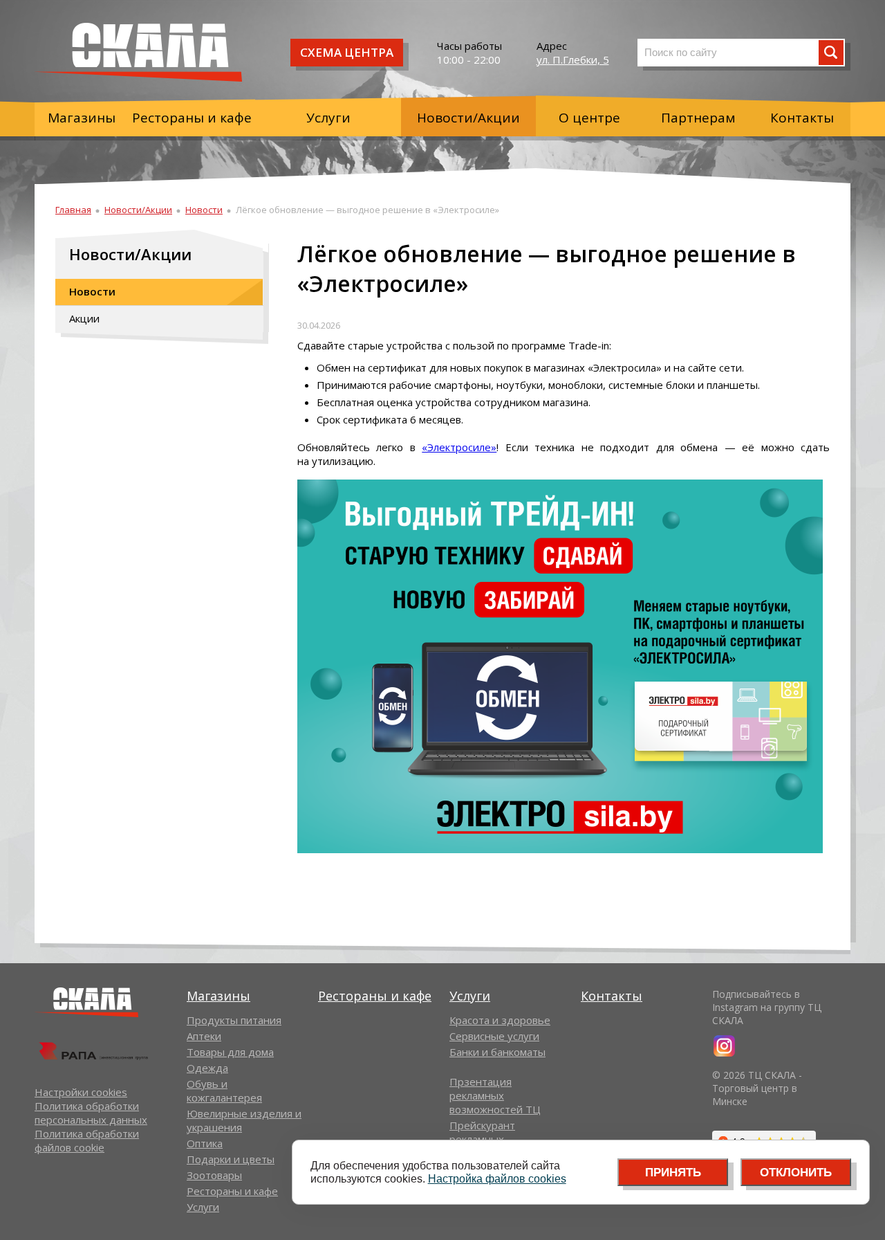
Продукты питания (234, 1020)
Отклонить (796, 1172)
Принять (673, 1172)
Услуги (328, 118)
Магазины (81, 118)
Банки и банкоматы (497, 1052)
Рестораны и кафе (192, 118)
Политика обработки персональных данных (91, 1113)
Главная (73, 209)
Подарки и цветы (230, 1159)
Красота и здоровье (499, 1020)
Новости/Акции (468, 118)
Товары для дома (230, 1052)
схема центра (346, 52)
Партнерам (698, 118)
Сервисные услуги (494, 1036)
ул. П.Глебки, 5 (573, 59)
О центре (589, 118)
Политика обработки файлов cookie (87, 1140)
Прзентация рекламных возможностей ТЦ (495, 1095)
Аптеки (204, 1036)
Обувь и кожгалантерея (224, 1090)
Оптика (205, 1143)
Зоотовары (214, 1175)
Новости (204, 209)
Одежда (207, 1068)
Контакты (802, 118)
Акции (84, 318)
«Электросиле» (459, 447)
